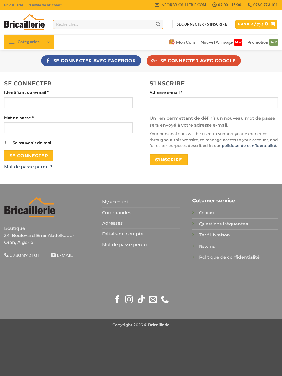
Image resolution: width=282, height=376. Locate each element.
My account (115, 202)
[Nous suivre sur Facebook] (117, 300)
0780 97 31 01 (24, 255)
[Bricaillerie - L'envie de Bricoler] (24, 22)
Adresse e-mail (177, 92)
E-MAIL (64, 255)
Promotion (257, 42)
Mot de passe (30, 117)
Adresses (112, 223)
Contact (207, 212)
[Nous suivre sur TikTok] (141, 300)
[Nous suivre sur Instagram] (129, 300)
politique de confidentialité (249, 145)
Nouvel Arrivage (216, 42)
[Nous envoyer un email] (153, 300)
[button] (256, 24)
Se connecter (29, 155)
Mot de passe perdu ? (28, 166)
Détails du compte (122, 233)
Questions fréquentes (223, 224)
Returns (207, 246)
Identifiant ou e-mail (37, 92)
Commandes (116, 212)
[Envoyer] (158, 24)
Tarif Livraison (214, 235)
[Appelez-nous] (165, 300)
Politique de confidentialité (229, 257)
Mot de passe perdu (124, 244)
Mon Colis (186, 42)
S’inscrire (168, 159)
